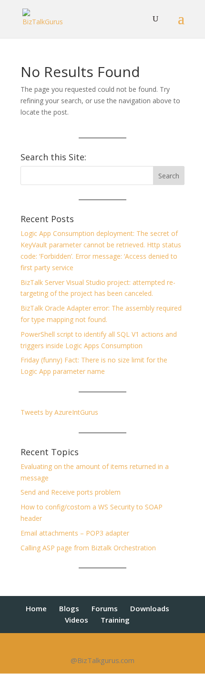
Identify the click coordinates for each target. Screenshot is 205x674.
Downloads (149, 608)
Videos (76, 620)
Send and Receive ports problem (70, 492)
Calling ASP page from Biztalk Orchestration (88, 547)
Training (115, 620)
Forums (105, 608)
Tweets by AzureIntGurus (59, 412)
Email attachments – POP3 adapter (74, 532)
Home (36, 608)
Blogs (69, 608)
